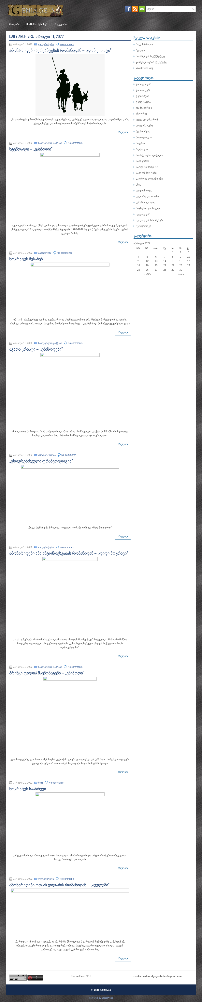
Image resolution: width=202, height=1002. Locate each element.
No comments (67, 44)
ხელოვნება (143, 214)
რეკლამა (61, 24)
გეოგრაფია (143, 101)
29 (172, 269)
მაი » (181, 274)
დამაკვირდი (144, 107)
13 (156, 261)
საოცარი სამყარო (147, 166)
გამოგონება (143, 84)
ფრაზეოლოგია (47, 455)
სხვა (40, 782)
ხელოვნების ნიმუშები (150, 220)
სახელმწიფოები (146, 172)
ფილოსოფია (144, 190)
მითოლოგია (144, 137)
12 (147, 261)
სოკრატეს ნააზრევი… (28, 788)
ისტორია (141, 113)
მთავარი (14, 24)
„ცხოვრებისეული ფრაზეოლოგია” (41, 461)
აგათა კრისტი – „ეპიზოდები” (36, 349)
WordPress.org (144, 68)
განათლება (44, 253)
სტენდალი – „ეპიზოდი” (30, 149)
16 (180, 261)
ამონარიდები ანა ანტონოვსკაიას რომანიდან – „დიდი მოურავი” (68, 553)
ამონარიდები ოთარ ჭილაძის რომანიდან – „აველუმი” (59, 885)
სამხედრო (142, 161)
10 (188, 256)
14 (164, 261)
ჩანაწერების (150, 56)
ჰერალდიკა (143, 226)
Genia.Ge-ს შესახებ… (37, 24)
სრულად (123, 132)
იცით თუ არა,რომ (147, 119)
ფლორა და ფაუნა (147, 196)
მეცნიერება (143, 131)
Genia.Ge (105, 989)
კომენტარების (151, 62)
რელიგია (142, 149)
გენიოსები (142, 96)
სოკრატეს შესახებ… (27, 259)
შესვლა (141, 50)
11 (138, 261)
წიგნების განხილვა (148, 208)
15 (172, 261)
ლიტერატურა (46, 44)
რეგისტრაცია (144, 44)
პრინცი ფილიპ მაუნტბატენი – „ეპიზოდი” (46, 673)
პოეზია (140, 143)
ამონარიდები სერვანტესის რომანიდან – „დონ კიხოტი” (60, 50)
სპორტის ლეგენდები (149, 178)
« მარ (147, 274)
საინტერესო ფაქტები (50, 143)
